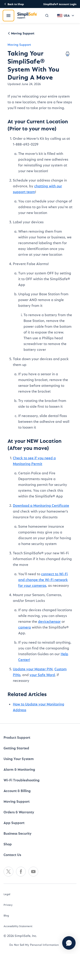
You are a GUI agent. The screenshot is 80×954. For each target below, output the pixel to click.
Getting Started (16, 748)
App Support (14, 822)
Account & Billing (17, 790)
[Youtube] (33, 871)
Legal (7, 894)
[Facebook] (21, 871)
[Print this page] (67, 54)
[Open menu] (8, 15)
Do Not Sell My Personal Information (34, 944)
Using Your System (19, 758)
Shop (8, 844)
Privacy (8, 904)
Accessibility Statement (18, 926)
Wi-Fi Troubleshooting (22, 780)
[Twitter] (8, 871)
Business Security (18, 833)
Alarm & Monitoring (19, 769)
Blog (6, 915)
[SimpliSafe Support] (27, 15)
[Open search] (47, 15)
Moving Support (19, 44)
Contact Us (12, 854)
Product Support (17, 737)
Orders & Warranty (19, 812)
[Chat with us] (69, 943)
